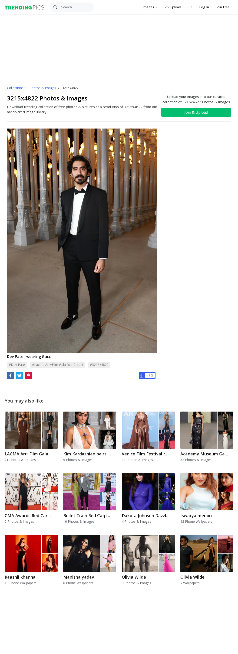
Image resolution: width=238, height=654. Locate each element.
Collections (15, 88)
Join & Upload (196, 112)
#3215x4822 (99, 364)
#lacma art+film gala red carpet (57, 364)
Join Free (223, 7)
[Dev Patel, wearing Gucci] (82, 240)
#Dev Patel (17, 364)
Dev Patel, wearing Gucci (29, 356)
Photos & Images (43, 88)
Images (148, 7)
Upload (175, 7)
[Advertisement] (119, 48)
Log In (204, 7)
